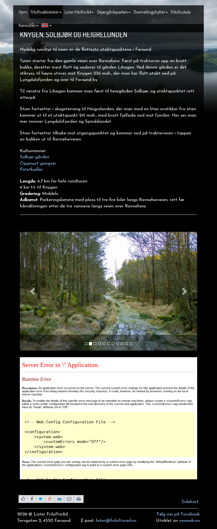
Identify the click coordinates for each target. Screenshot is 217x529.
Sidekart (190, 502)
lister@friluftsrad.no (116, 520)
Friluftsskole (181, 12)
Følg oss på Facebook (178, 514)
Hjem (23, 12)
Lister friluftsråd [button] (78, 12)
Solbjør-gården (34, 157)
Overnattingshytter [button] (149, 12)
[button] (46, 25)
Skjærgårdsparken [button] (112, 12)
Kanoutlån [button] (27, 25)
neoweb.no (189, 520)
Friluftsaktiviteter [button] (45, 12)
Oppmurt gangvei (38, 163)
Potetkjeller (31, 169)
